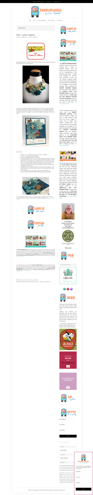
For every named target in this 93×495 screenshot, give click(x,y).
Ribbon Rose (48, 281)
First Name (62, 424)
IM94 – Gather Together (25, 35)
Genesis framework (49, 490)
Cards (23, 280)
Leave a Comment (33, 37)
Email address (62, 419)
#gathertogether (26, 281)
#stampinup (42, 281)
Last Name (61, 430)
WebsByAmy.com (62, 490)
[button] (64, 19)
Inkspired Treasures (46, 12)
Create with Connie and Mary (31, 280)
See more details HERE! (20, 256)
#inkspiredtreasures (34, 281)
